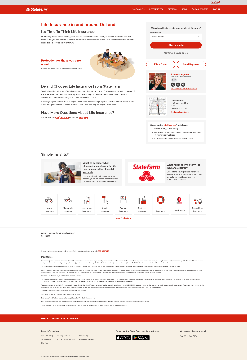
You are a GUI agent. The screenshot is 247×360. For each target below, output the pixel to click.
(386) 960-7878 (201, 9)
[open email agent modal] (178, 85)
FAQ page (83, 117)
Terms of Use (46, 339)
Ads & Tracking (47, 336)
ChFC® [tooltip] (174, 80)
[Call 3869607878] (173, 85)
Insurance (137, 9)
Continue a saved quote (176, 53)
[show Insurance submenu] (144, 9)
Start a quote (176, 45)
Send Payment (191, 64)
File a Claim (160, 64)
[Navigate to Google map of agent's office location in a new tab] (183, 85)
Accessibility (83, 336)
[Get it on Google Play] (141, 337)
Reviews (172, 9)
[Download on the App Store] (123, 337)
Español (214, 2)
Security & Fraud (63, 336)
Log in (216, 9)
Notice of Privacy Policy (66, 339)
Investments (156, 9)
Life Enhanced (170, 125)
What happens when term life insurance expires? (183, 166)
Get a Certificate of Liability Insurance (184, 89)
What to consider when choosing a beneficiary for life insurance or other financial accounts (99, 168)
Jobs (184, 9)
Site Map (44, 343)
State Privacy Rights (86, 339)
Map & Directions (180, 112)
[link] (37, 9)
